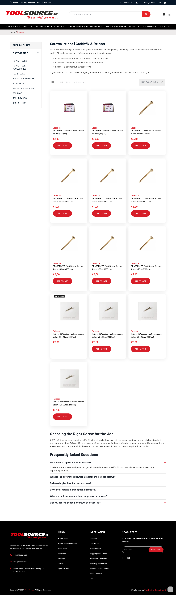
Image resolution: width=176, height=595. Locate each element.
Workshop (62, 553)
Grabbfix (57, 127)
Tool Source (29, 590)
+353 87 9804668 (20, 555)
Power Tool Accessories (67, 543)
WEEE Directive (96, 573)
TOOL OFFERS (19, 103)
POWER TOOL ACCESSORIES (19, 67)
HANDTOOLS (19, 73)
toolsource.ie (15, 545)
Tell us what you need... (35, 548)
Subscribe (156, 550)
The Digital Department (155, 590)
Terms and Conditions (98, 558)
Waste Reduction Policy (99, 568)
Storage (61, 558)
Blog (91, 578)
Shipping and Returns (98, 553)
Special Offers (63, 568)
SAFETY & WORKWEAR (24, 88)
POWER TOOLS (20, 60)
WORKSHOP (18, 83)
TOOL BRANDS (20, 98)
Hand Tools (62, 548)
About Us (93, 538)
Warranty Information (98, 563)
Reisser (56, 331)
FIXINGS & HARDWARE (23, 78)
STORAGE (17, 93)
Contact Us (127, 2)
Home (12, 32)
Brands (61, 563)
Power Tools (63, 538)
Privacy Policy (95, 548)
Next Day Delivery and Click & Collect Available (32, 2)
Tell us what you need (146, 2)
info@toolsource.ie (21, 562)
